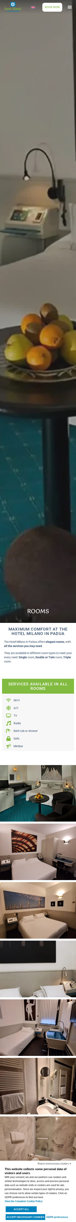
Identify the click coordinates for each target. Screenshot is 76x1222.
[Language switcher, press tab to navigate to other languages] (33, 7)
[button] (69, 7)
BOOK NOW (52, 7)
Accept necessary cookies (25, 1217)
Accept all (21, 1209)
